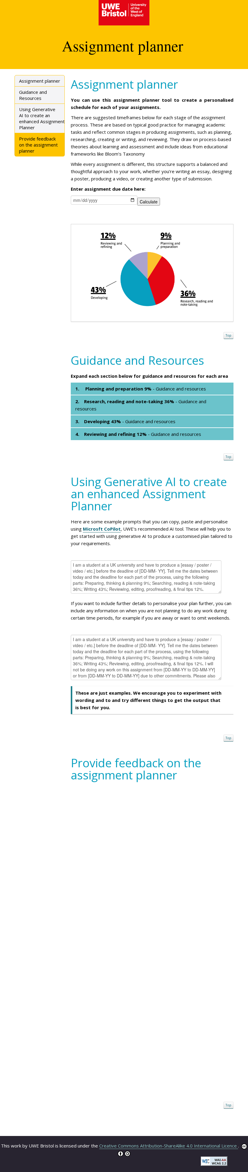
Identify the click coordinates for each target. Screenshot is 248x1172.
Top (228, 335)
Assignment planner (39, 81)
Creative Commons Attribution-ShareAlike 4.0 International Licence (168, 1146)
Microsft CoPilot (102, 529)
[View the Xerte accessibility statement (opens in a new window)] (214, 1161)
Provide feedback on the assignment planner (38, 145)
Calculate (149, 202)
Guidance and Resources (33, 95)
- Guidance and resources (141, 389)
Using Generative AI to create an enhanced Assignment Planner (42, 118)
